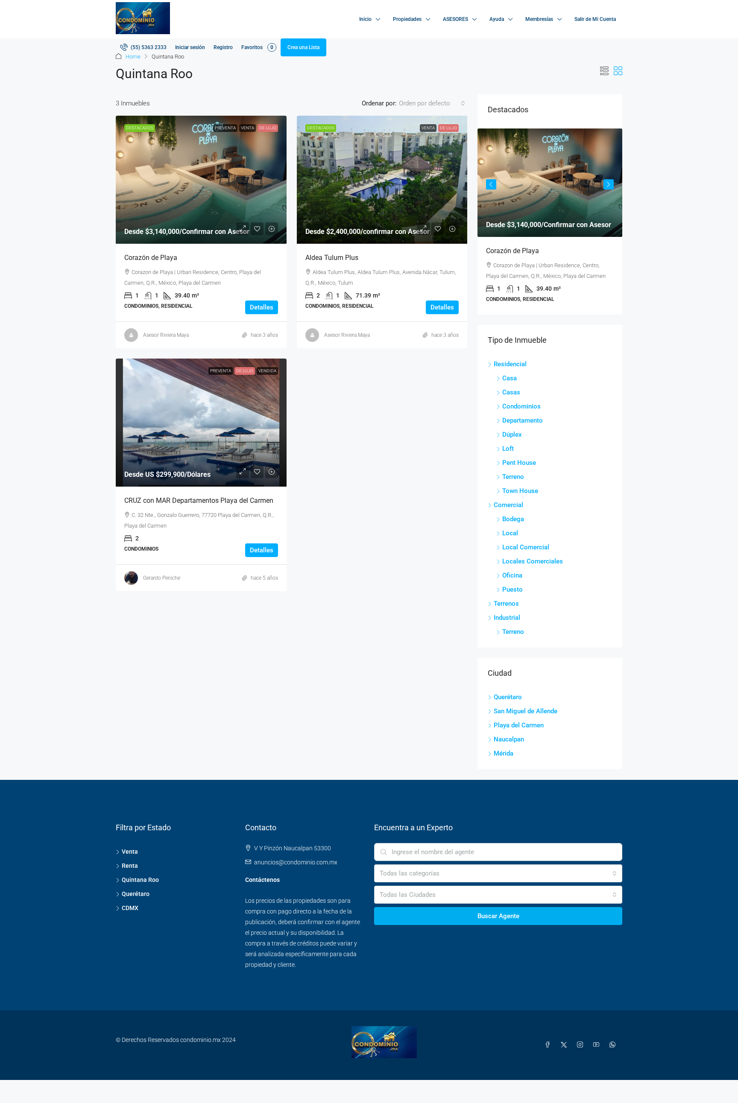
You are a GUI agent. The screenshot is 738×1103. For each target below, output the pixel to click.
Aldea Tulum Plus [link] (331, 258)
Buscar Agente (498, 916)
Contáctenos (262, 879)
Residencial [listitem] (510, 364)
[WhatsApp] (614, 1045)
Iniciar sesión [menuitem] (190, 47)
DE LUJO (267, 127)
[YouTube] (598, 1045)
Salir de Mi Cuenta (595, 19)
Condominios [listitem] (521, 406)
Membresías (539, 19)
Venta (247, 127)
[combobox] (432, 103)
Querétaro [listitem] (508, 697)
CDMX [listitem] (130, 908)
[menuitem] (143, 47)
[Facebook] (549, 1045)
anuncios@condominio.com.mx (295, 862)
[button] (604, 71)
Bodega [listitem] (513, 519)
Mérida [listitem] (503, 753)
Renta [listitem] (130, 865)
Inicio (365, 19)
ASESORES (455, 19)
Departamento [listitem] (522, 420)
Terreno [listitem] (513, 477)
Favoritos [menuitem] (257, 47)
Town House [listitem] (520, 491)
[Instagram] (581, 1045)
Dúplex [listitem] (512, 434)
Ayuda (496, 19)
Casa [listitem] (509, 378)
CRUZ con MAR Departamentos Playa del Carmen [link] (198, 500)
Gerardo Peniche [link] (161, 578)
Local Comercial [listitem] (525, 547)
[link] (201, 180)
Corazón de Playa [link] (150, 258)
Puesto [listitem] (512, 589)
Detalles (261, 307)
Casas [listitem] (511, 392)
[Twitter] (565, 1045)
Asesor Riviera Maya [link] (166, 335)
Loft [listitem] (508, 448)
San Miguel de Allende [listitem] (525, 711)
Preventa (225, 127)
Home (133, 56)
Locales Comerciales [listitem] (532, 561)
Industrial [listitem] (507, 618)
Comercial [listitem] (508, 505)
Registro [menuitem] (223, 47)
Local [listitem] (510, 533)
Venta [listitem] (130, 851)
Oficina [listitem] (512, 575)
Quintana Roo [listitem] (140, 879)
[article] (549, 221)
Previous (491, 184)
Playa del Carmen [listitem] (519, 725)
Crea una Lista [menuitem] (303, 47)
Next (608, 184)
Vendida (267, 370)
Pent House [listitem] (519, 463)
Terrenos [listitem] (506, 603)
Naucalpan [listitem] (509, 739)
